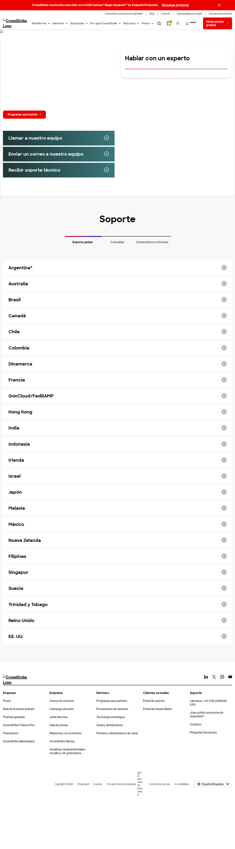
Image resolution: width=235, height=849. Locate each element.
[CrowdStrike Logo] (15, 23)
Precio (146, 23)
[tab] (82, 240)
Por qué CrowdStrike (103, 23)
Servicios (58, 23)
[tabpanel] (117, 450)
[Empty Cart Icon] (191, 23)
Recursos (129, 23)
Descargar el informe (175, 5)
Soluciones (77, 23)
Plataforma (39, 23)
